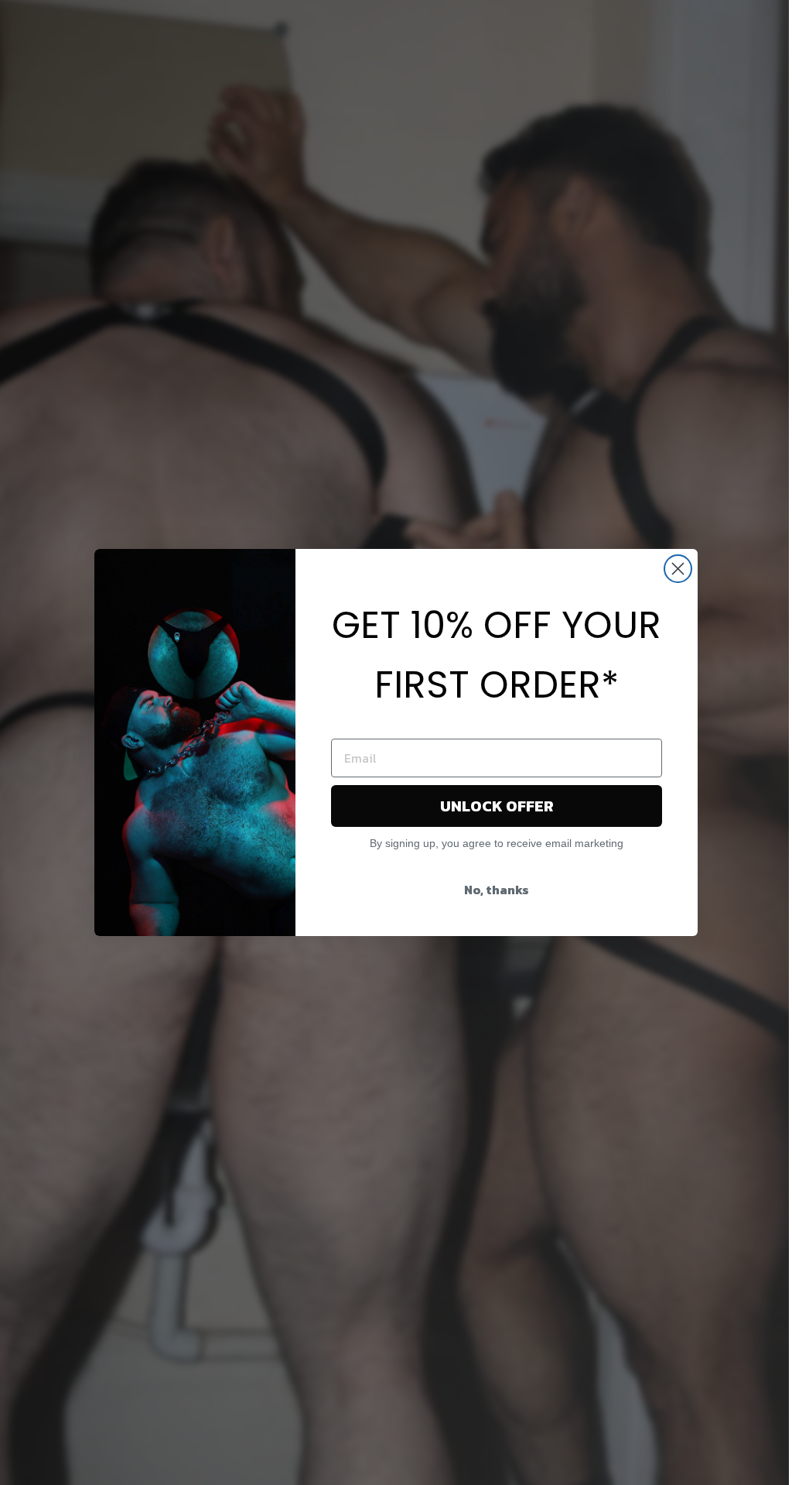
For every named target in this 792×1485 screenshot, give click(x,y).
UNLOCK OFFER (497, 806)
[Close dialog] (677, 568)
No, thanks (496, 889)
